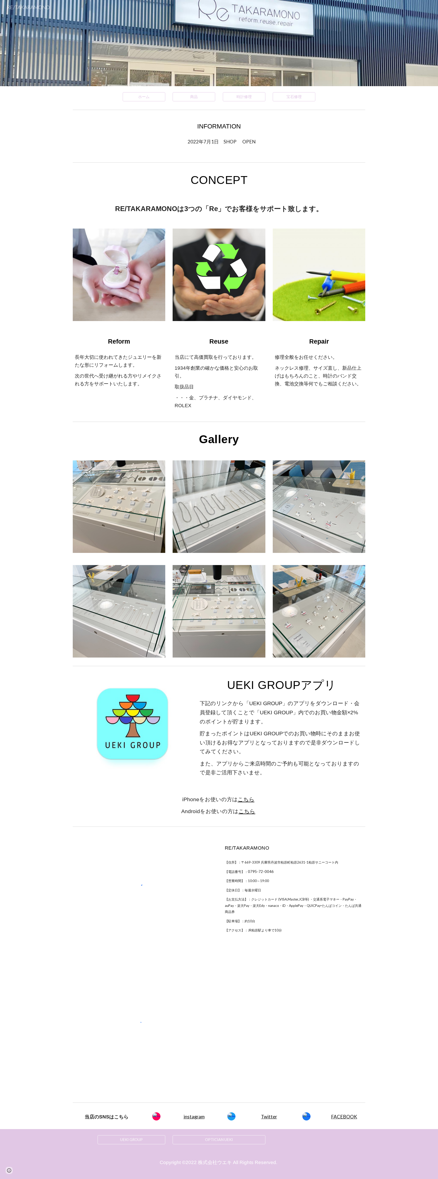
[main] (219, 126)
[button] (9, 1170)
